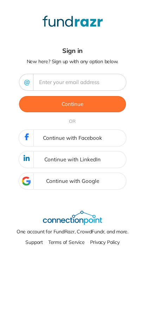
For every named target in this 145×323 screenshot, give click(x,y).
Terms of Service (66, 242)
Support (34, 242)
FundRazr (64, 231)
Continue (72, 104)
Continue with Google (72, 181)
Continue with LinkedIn (72, 159)
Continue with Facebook (72, 137)
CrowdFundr (90, 231)
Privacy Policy (105, 242)
